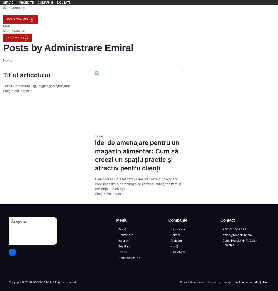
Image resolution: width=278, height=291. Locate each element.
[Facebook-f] (12, 252)
